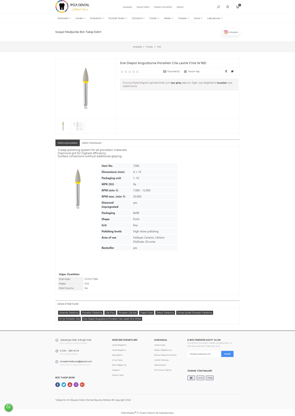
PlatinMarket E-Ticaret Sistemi (138, 413)
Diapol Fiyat (146, 312)
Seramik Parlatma (68, 312)
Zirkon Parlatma (165, 312)
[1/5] (122, 71)
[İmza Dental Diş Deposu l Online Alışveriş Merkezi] (73, 12)
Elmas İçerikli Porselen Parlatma (194, 312)
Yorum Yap (194, 71)
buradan (222, 82)
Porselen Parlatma (92, 312)
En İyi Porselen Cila (69, 318)
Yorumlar (173, 71)
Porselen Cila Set (127, 312)
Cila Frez (110, 312)
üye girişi (176, 82)
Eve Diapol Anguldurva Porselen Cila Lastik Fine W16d (112, 318)
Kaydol (227, 354)
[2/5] (124, 71)
